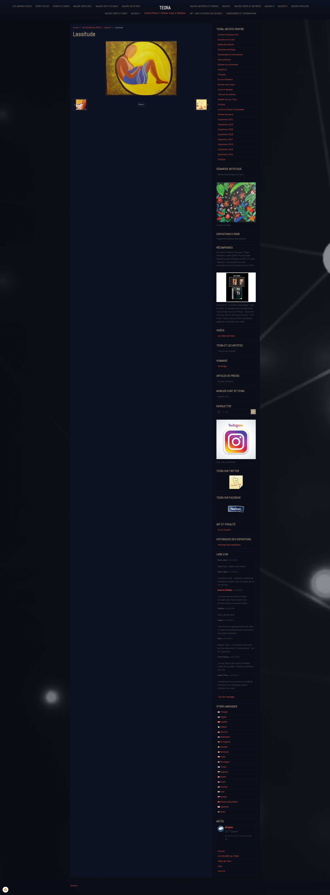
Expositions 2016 (225, 144)
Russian (223, 796)
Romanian (224, 751)
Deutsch (224, 731)
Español (223, 721)
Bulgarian (224, 771)
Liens (220, 866)
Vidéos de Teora (224, 861)
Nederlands (225, 736)
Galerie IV (282, 6)
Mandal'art (222, 69)
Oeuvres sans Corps (226, 84)
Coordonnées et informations (241, 13)
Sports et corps (61, 6)
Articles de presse (225, 114)
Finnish (223, 766)
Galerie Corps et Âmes (116, 13)
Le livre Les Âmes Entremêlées (231, 109)
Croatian (224, 786)
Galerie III (269, 6)
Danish (223, 776)
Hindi (222, 791)
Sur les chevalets (225, 79)
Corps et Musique (225, 89)
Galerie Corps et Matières (247, 6)
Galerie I (226, 6)
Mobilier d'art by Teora (227, 99)
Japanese (224, 806)
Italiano (223, 726)
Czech (223, 781)
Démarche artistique (226, 49)
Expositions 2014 (225, 154)
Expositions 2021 (225, 119)
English (223, 716)
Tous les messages (226, 696)
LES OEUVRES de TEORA (91, 27)
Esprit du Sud (42, 6)
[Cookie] (5, 890)
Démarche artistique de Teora (230, 174)
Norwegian (224, 761)
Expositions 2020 (225, 129)
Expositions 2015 (225, 149)
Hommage (222, 366)
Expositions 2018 (225, 134)
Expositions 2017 (225, 139)
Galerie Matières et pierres (204, 6)
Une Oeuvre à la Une (226, 39)
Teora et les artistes (227, 94)
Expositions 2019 (225, 124)
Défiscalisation (224, 59)
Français (224, 711)
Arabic (222, 811)
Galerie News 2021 (82, 6)
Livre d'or (221, 870)
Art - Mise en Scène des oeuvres (206, 13)
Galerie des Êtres (131, 6)
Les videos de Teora (226, 335)
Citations (222, 159)
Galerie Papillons (300, 6)
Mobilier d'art (223, 396)
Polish (223, 756)
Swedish (224, 746)
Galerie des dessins (226, 44)
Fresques (222, 74)
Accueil (75, 27)
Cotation (221, 104)
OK (253, 411)
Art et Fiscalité (224, 529)
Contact (221, 851)
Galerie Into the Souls (107, 6)
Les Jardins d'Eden (22, 6)
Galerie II (135, 13)
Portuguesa (225, 741)
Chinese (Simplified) (229, 801)
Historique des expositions (229, 544)
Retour (141, 104)
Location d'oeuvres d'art (228, 34)
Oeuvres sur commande (228, 64)
